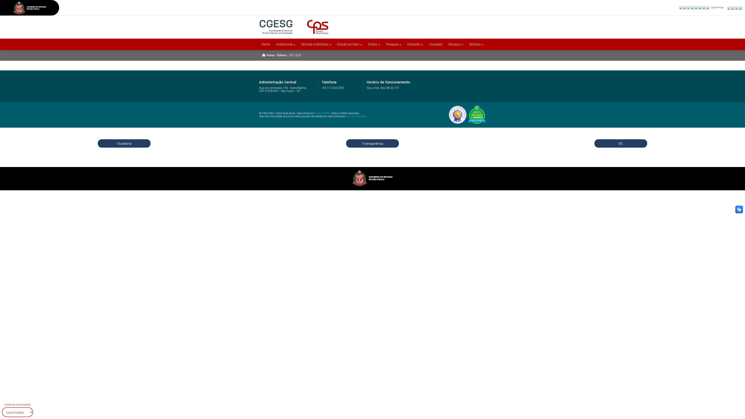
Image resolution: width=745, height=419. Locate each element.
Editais (281, 55)
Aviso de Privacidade (356, 116)
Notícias (475, 44)
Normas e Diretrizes (314, 44)
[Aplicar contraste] (737, 8)
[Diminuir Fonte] (733, 8)
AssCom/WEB (321, 113)
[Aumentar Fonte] (729, 8)
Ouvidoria (124, 143)
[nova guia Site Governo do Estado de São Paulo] (29, 8)
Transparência (372, 143)
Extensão (413, 44)
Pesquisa (392, 44)
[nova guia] (741, 8)
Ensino (372, 44)
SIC (621, 143)
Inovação (435, 44)
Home (266, 44)
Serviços (454, 44)
